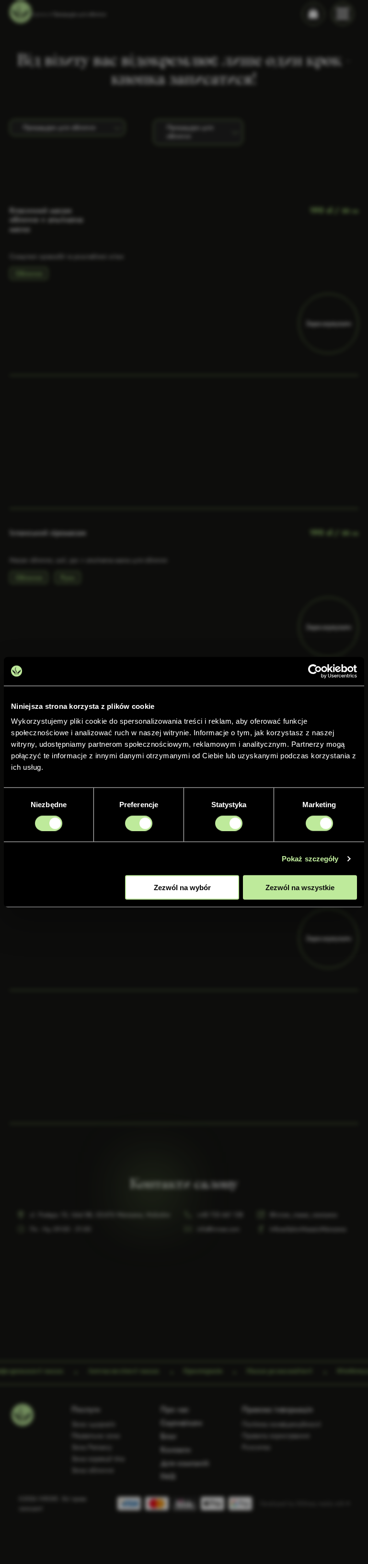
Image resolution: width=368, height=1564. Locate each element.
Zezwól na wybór (182, 887)
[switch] (138, 823)
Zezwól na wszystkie (299, 887)
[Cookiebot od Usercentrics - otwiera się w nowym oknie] (315, 671)
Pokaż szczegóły (310, 858)
